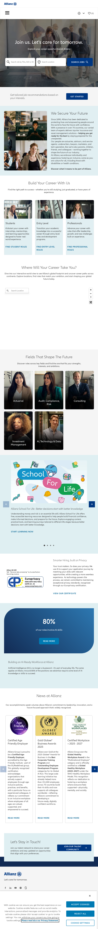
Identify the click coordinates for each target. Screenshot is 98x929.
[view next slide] (92, 504)
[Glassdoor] (26, 887)
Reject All (80, 913)
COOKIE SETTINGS (80, 923)
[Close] (90, 896)
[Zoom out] (91, 293)
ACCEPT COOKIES (80, 904)
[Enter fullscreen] (91, 302)
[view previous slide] (6, 504)
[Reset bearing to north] (91, 297)
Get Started (77, 96)
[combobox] (20, 62)
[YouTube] (15, 887)
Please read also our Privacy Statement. (40, 920)
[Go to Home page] (10, 3)
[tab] (44, 545)
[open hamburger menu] (7, 13)
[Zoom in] (91, 290)
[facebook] (5, 887)
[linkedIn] (10, 887)
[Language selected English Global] (82, 13)
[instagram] (20, 887)
